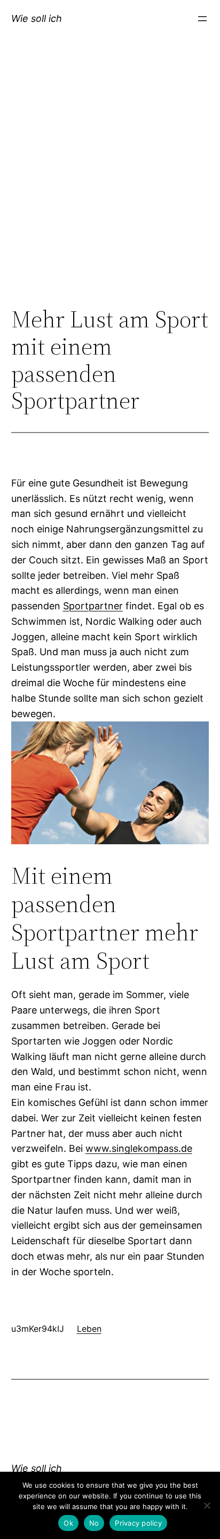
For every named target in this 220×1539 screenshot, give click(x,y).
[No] (206, 1505)
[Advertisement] (110, 183)
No (94, 1523)
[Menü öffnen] (202, 18)
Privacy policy (138, 1523)
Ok (68, 1523)
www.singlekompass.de (138, 1148)
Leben (89, 1328)
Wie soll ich (36, 18)
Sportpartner (93, 605)
